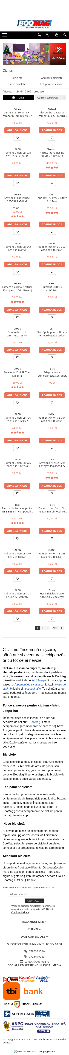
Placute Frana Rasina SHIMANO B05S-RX (51, 154)
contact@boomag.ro (36, 961)
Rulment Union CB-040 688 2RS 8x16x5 (17, 555)
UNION (17, 149)
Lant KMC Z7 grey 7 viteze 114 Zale (52, 199)
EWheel (17, 109)
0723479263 (36, 956)
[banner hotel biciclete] (34, 54)
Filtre (19, 97)
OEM (51, 283)
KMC (51, 194)
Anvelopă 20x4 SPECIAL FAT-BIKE (17, 374)
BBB (17, 504)
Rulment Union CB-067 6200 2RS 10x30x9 (51, 248)
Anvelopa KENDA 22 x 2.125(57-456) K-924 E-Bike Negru (52, 464)
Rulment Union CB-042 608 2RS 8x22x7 (17, 248)
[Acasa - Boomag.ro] (34, 24)
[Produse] (5, 36)
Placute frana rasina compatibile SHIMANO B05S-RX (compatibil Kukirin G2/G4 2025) (52, 114)
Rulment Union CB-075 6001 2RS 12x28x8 (17, 464)
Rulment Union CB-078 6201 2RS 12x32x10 (17, 154)
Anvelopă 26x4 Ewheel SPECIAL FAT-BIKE (17, 199)
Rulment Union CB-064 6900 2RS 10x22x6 (51, 419)
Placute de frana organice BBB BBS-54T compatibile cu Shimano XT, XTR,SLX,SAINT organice (17, 509)
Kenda (51, 459)
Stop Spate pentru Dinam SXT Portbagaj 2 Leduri (52, 333)
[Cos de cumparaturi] (57, 35)
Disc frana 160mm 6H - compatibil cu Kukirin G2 (17, 114)
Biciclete (17, 77)
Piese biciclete (17, 84)
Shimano (51, 149)
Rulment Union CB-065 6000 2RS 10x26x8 (51, 555)
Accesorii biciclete (51, 77)
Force (52, 368)
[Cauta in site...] (65, 35)
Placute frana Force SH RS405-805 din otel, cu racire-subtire (51, 509)
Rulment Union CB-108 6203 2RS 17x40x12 (17, 595)
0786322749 (36, 951)
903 (55, 628)
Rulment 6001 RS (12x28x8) (52, 288)
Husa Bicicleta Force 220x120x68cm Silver (51, 595)
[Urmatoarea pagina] (61, 628)
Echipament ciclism (51, 84)
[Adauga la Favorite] (17, 137)
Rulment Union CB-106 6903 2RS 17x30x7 (17, 419)
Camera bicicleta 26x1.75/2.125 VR (17, 333)
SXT (52, 328)
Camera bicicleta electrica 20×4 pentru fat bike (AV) (17, 288)
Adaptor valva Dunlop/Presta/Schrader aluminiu (52, 374)
